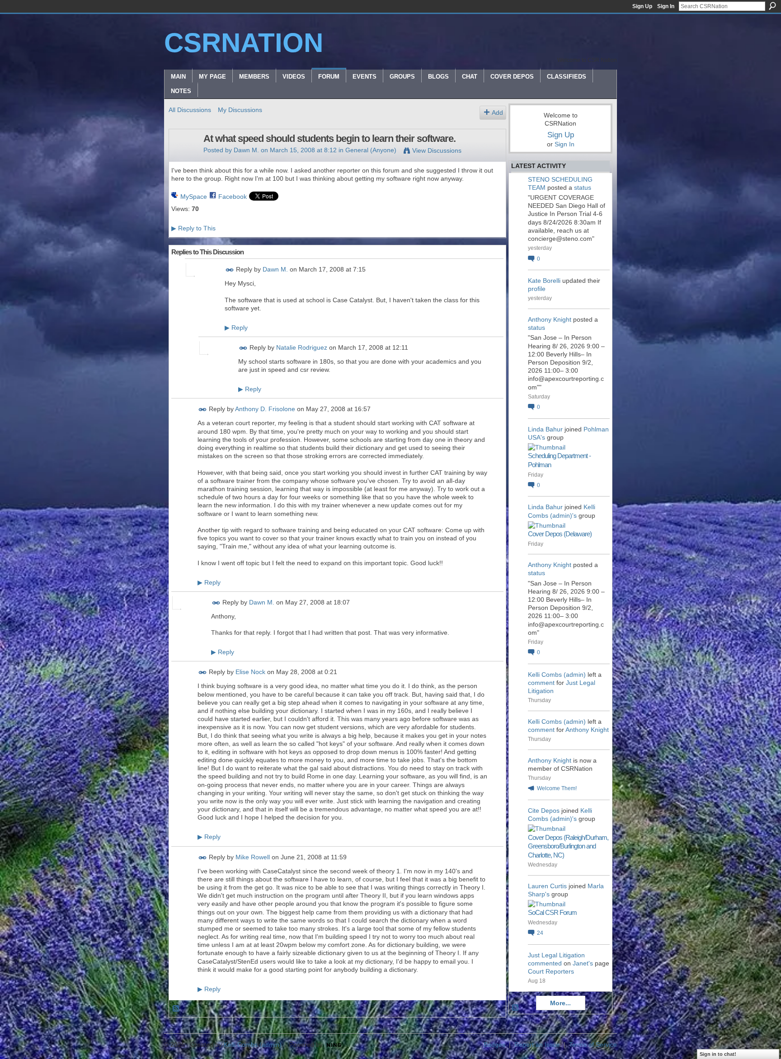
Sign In (665, 6)
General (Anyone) (370, 150)
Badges (494, 1044)
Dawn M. (246, 150)
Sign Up (642, 6)
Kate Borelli (544, 280)
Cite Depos (544, 810)
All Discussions (190, 109)
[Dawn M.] (183, 157)
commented (545, 963)
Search (772, 6)
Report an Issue (537, 1044)
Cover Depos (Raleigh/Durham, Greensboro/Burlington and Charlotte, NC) (568, 846)
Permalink (230, 270)
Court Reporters (551, 971)
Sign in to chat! (718, 1054)
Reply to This (193, 228)
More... (560, 1003)
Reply (236, 327)
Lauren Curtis (547, 886)
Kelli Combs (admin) (557, 674)
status (582, 187)
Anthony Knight (549, 319)
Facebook (232, 196)
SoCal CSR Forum (552, 912)
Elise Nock (250, 672)
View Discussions (436, 150)
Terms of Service (593, 1044)
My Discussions (240, 109)
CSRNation (243, 43)
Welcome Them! (557, 788)
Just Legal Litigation (556, 955)
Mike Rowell (252, 857)
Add (497, 112)
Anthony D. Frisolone (265, 409)
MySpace (193, 196)
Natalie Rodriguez (301, 347)
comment (541, 682)
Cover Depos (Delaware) (560, 534)
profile (537, 288)
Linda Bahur (545, 429)
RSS (176, 1009)
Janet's (583, 963)
